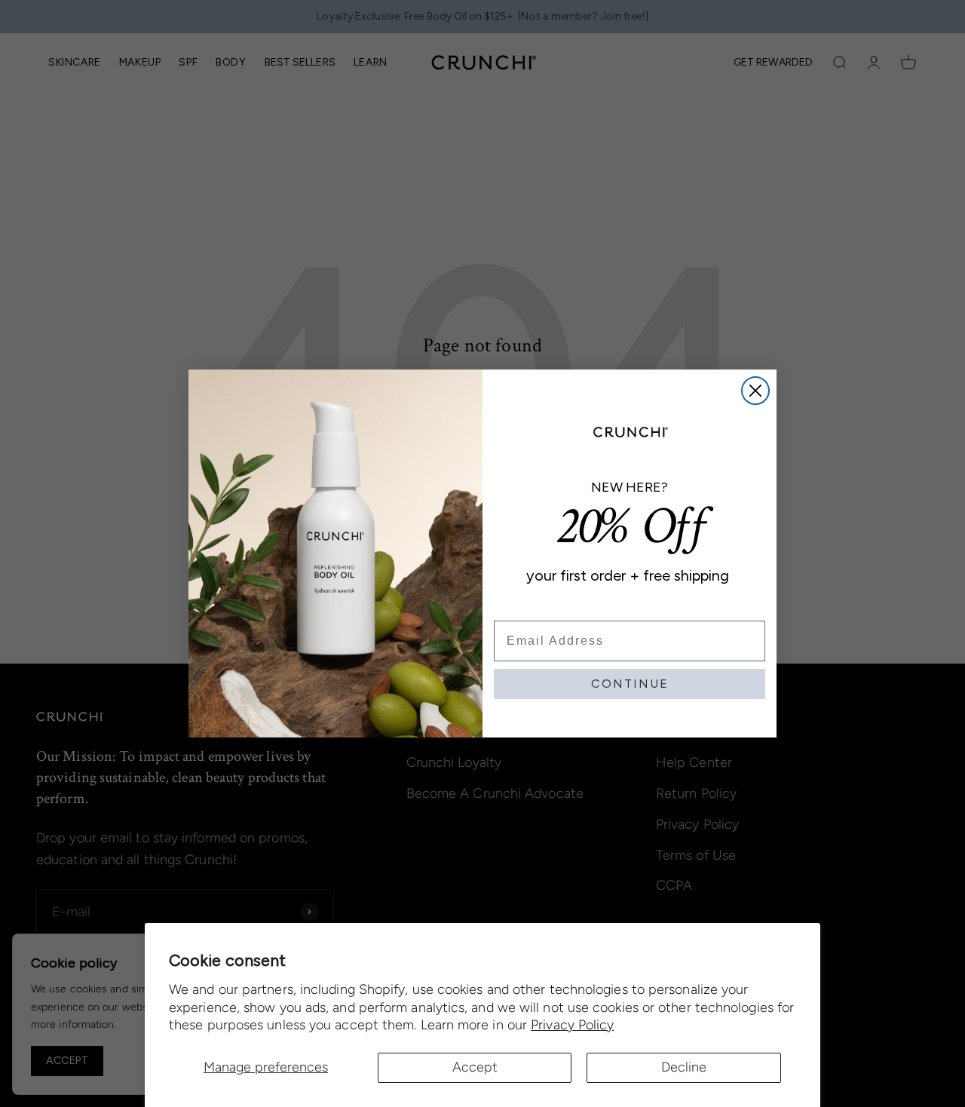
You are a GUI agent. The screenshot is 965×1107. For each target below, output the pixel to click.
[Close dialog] (755, 390)
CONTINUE (630, 683)
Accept (475, 1067)
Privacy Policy (572, 1025)
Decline (683, 1067)
